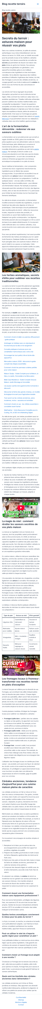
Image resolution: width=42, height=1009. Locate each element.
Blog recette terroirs (13, 3)
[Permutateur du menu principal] (38, 4)
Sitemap (21, 1000)
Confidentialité (21, 997)
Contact (21, 1005)
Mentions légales (21, 1002)
